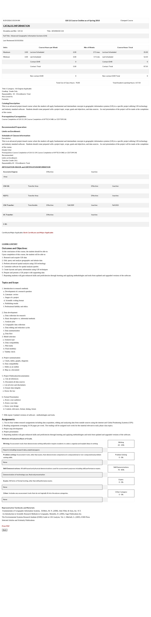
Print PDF (6, 526)
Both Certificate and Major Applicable (38, 233)
